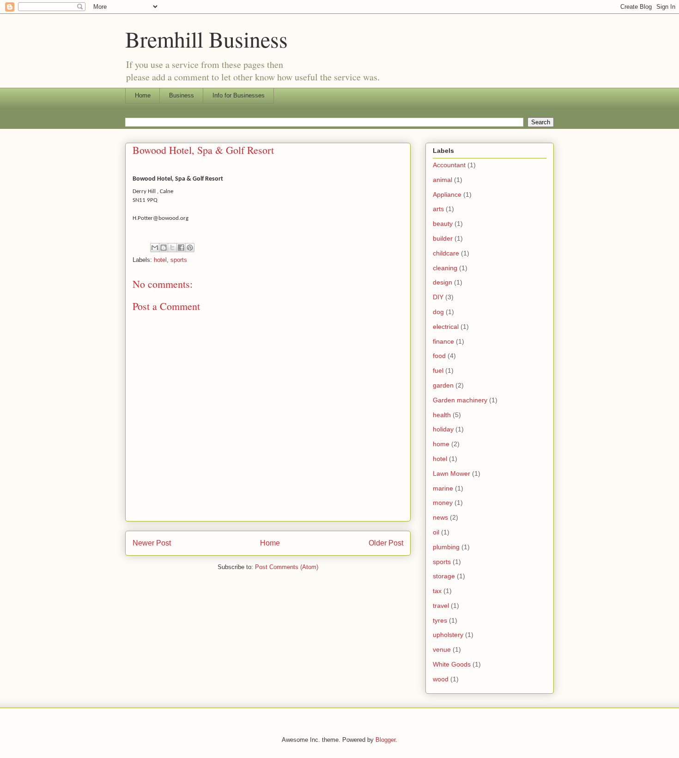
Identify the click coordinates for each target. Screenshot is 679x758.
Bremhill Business (206, 39)
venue (442, 649)
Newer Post (152, 543)
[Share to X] (172, 247)
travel (441, 605)
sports (178, 259)
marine (443, 488)
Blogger (385, 739)
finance (443, 341)
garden (443, 385)
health (442, 414)
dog (438, 311)
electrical (446, 326)
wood (441, 679)
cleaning (445, 268)
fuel (438, 370)
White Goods (452, 664)
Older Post (386, 543)
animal (442, 179)
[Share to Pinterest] (189, 247)
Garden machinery (460, 400)
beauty (443, 223)
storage (444, 576)
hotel (160, 259)
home (441, 444)
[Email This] (154, 247)
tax (437, 590)
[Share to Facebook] (181, 247)
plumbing (446, 547)
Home (143, 95)
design (442, 282)
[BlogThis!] (163, 247)
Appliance (447, 194)
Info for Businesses (238, 95)
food (439, 355)
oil (436, 532)
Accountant (449, 165)
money (443, 502)
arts (438, 208)
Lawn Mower (451, 473)
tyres (440, 620)
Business (181, 95)
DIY (438, 297)
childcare (446, 253)
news (440, 517)
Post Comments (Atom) (286, 567)
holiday (443, 429)
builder (443, 238)
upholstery (448, 634)
